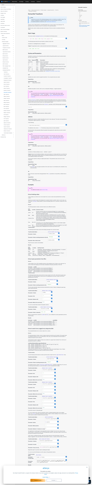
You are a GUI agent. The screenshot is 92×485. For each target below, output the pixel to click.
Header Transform (7, 98)
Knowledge (21, 1)
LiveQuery (2, 15)
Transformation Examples (8, 132)
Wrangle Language (5, 41)
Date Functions (5, 53)
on (79, 13)
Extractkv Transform (7, 90)
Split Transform (6, 120)
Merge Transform (7, 102)
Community (33, 1)
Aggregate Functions (6, 43)
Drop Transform (6, 86)
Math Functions (5, 49)
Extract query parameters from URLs (84, 23)
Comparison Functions (6, 47)
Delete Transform (7, 82)
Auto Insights (3, 17)
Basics (3, 35)
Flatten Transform (7, 96)
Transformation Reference (51, 21)
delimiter (80, 15)
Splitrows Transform (7, 122)
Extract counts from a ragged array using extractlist (84, 26)
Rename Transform (7, 110)
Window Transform (7, 130)
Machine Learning (4, 31)
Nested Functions (5, 57)
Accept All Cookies (37, 480)
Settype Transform (7, 116)
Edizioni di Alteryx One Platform (6, 9)
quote (80, 16)
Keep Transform (6, 100)
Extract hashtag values (83, 21)
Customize (53, 480)
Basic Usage (80, 9)
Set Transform (6, 114)
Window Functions (6, 61)
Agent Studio (3, 21)
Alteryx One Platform (4, 11)
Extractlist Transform (7, 92)
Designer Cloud (3, 13)
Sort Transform (6, 118)
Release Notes (14, 1)
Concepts (3, 39)
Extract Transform (7, 88)
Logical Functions (6, 45)
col (79, 12)
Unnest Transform (7, 124)
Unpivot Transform (7, 126)
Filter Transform (6, 94)
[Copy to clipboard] (66, 38)
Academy (27, 1)
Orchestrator (3, 27)
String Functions (5, 55)
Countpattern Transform (8, 78)
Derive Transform (7, 84)
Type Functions (5, 59)
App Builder (2, 19)
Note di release (3, 7)
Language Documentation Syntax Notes (52, 71)
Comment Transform (7, 76)
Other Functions (5, 63)
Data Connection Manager (5, 29)
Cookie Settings (46, 477)
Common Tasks (4, 37)
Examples (80, 20)
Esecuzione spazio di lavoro (5, 25)
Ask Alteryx (2, 23)
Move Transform (6, 104)
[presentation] (44, 43)
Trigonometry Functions (7, 51)
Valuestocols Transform (8, 128)
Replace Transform (7, 112)
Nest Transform (6, 106)
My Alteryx (39, 1)
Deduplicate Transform (7, 80)
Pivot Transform (6, 108)
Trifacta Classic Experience (5, 33)
